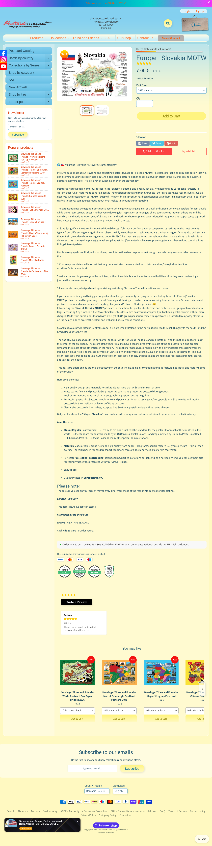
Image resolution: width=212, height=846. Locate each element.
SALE (109, 38)
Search (11, 811)
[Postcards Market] (27, 23)
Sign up (199, 11)
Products (38, 38)
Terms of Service (177, 811)
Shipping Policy (107, 815)
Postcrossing (50, 811)
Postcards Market (105, 829)
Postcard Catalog (21, 51)
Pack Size (141, 85)
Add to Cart (77, 718)
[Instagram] (3, 59)
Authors (35, 811)
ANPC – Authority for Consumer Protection (83, 811)
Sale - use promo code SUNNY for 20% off (106, 3)
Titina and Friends (88, 38)
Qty (138, 98)
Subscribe (18, 134)
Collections (60, 38)
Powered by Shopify (106, 832)
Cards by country (30, 59)
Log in (187, 11)
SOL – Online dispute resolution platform (133, 811)
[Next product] (202, 689)
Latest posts (30, 102)
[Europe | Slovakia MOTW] (87, 110)
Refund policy (197, 811)
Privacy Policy (88, 815)
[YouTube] (3, 66)
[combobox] (77, 710)
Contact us (147, 38)
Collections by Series (30, 66)
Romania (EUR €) (95, 791)
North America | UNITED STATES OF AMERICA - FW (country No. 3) (40, 823)
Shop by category (21, 73)
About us (23, 811)
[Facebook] (3, 53)
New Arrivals (18, 87)
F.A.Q (162, 811)
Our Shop (126, 38)
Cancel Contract (171, 38)
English (119, 791)
